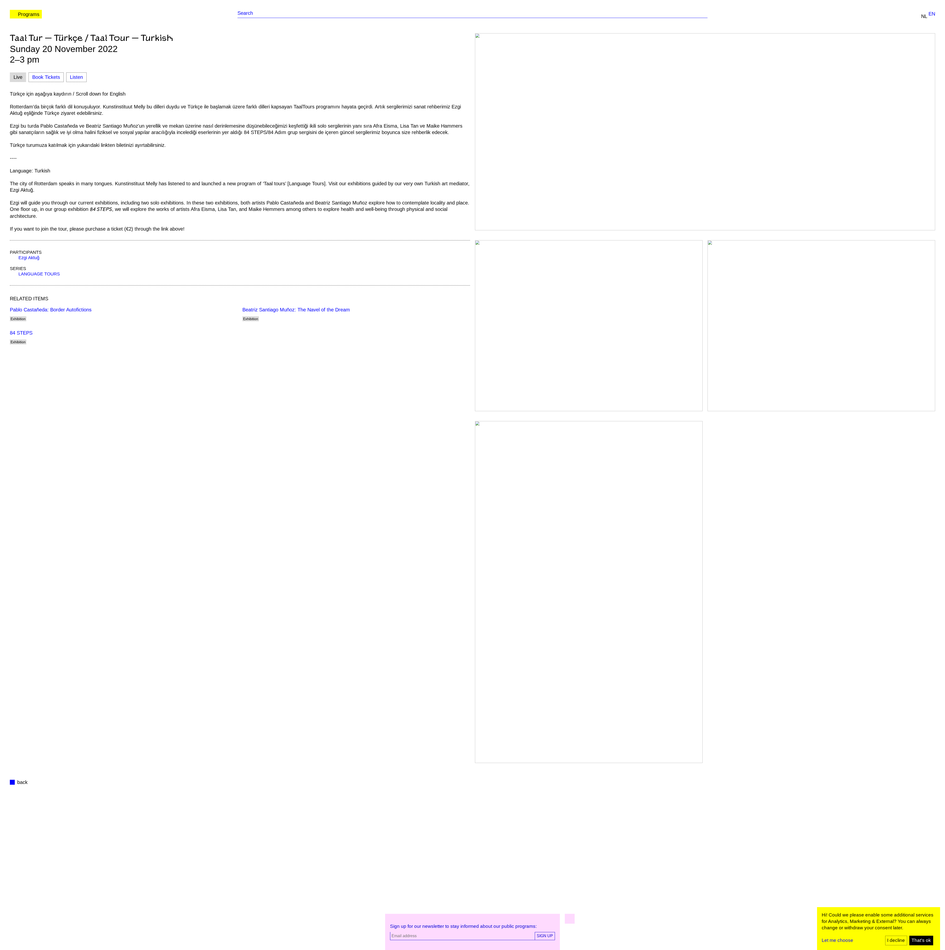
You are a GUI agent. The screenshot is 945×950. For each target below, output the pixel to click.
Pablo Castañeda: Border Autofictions (51, 309)
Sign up (545, 936)
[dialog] (878, 928)
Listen (76, 77)
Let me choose (837, 940)
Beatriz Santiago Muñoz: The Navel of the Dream (296, 309)
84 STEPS (21, 333)
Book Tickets (46, 77)
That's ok (921, 940)
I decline (896, 940)
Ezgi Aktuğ (28, 257)
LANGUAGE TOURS (39, 273)
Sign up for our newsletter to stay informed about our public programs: (463, 926)
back (22, 782)
